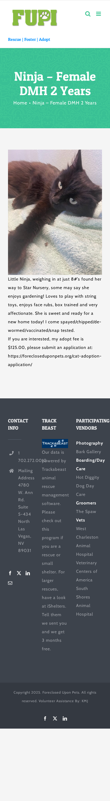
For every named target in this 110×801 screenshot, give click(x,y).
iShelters (56, 606)
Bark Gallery (88, 451)
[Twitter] (19, 573)
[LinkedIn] (28, 573)
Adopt (44, 39)
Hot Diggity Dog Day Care (87, 486)
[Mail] (10, 583)
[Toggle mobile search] (88, 14)
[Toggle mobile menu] (99, 14)
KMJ (85, 701)
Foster (30, 39)
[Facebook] (10, 573)
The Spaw (86, 511)
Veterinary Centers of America (86, 571)
